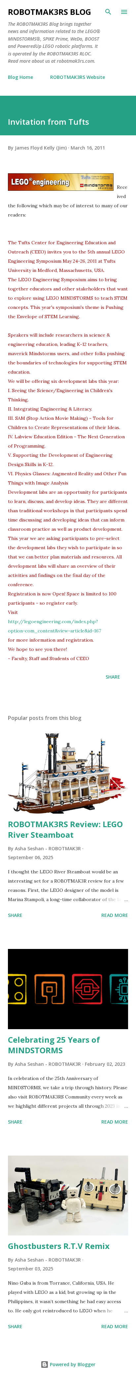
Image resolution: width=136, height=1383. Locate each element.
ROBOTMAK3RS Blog (49, 11)
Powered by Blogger (72, 1364)
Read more (114, 915)
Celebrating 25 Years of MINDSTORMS (54, 1045)
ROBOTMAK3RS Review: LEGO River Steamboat (65, 829)
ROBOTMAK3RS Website (77, 77)
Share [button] (113, 677)
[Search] (108, 12)
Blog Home (20, 77)
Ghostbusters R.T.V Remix (59, 1245)
